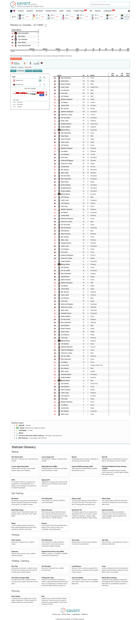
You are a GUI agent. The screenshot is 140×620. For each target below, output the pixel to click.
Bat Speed (15, 498)
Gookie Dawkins (65, 127)
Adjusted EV (46, 480)
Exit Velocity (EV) (17, 457)
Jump (104, 566)
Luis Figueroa (65, 90)
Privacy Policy (66, 614)
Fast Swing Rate (47, 498)
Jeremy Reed (65, 105)
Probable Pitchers (51, 11)
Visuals (68, 11)
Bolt (43, 596)
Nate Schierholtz (66, 78)
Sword (21, 433)
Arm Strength (46, 566)
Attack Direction (47, 510)
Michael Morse (65, 130)
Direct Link (14, 67)
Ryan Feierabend (23, 33)
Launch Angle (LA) (48, 457)
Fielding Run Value (48, 578)
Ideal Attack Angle (17, 510)
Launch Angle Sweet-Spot (20, 466)
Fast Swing (22, 430)
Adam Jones (64, 121)
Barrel (22, 428)
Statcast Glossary (24, 447)
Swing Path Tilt (77, 510)
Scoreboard (39, 11)
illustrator (21, 11)
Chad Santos (65, 81)
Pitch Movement (47, 540)
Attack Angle (106, 498)
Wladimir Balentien (67, 99)
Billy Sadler (21, 36)
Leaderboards (109, 11)
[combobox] (110, 4)
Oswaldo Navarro (66, 124)
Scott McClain (65, 231)
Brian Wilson (22, 42)
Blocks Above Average (109, 578)
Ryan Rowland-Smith (24, 45)
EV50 (13, 480)
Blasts (14, 523)
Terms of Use (56, 614)
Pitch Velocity (16, 540)
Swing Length (76, 498)
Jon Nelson (64, 102)
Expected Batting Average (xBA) (82, 466)
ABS (91, 11)
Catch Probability (77, 578)
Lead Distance (76, 566)
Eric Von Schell (65, 118)
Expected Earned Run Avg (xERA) (53, 551)
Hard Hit (21, 425)
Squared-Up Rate (107, 510)
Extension (15, 551)
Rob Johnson (65, 108)
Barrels (74, 457)
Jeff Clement (65, 96)
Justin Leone (65, 87)
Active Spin (75, 540)
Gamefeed (30, 11)
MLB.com (85, 614)
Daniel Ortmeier (66, 84)
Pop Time (15, 566)
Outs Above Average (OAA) (20, 578)
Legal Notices (76, 614)
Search (61, 11)
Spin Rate (105, 540)
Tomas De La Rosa (66, 115)
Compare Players (79, 11)
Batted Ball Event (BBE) (49, 466)
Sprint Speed (16, 596)
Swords (44, 523)
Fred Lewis (64, 93)
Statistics (98, 11)
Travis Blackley (22, 39)
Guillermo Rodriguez (67, 112)
